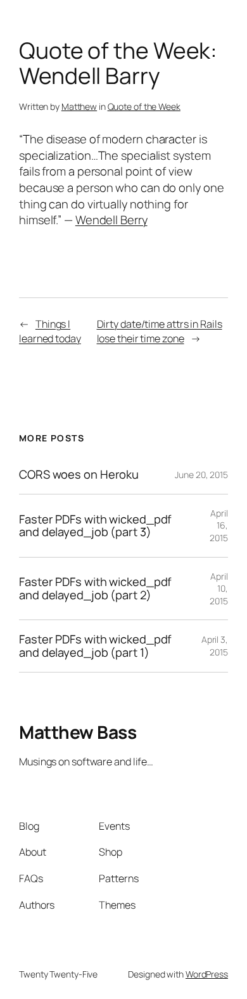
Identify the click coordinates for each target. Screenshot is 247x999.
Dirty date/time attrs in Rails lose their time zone (159, 331)
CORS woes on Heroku (79, 474)
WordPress (207, 974)
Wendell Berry (111, 219)
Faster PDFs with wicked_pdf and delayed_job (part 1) (95, 646)
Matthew (79, 106)
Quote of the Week (144, 106)
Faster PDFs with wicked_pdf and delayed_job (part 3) (95, 526)
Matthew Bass (77, 732)
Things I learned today (50, 331)
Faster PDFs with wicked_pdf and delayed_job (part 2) (95, 588)
